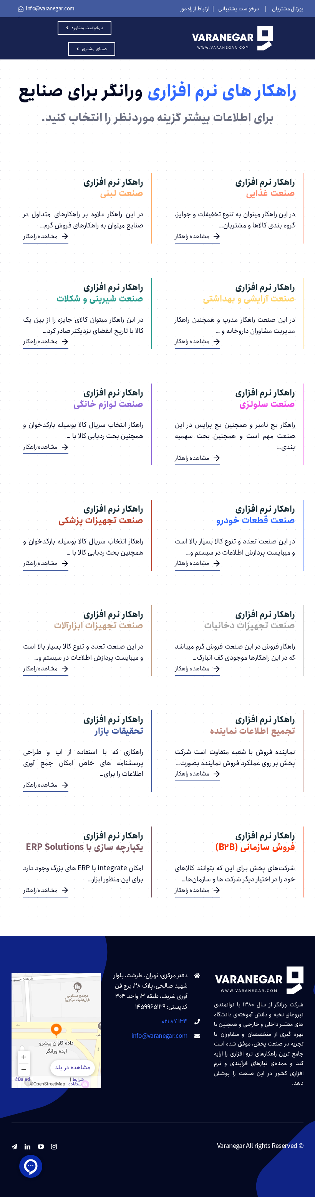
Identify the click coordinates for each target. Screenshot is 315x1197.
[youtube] (40, 1146)
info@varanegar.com (159, 1036)
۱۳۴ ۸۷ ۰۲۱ (175, 1021)
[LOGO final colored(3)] (232, 29)
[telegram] (14, 1146)
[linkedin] (27, 1146)
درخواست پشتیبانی (238, 9)
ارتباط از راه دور (194, 9)
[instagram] (53, 1146)
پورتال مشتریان (287, 9)
